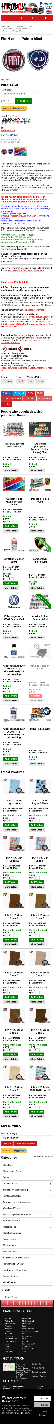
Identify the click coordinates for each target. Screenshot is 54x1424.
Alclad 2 (8, 1326)
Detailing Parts (10, 1183)
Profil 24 (25, 1326)
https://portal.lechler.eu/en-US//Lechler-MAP (22, 216)
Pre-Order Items (10, 1251)
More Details (11, 470)
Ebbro (7, 1346)
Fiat (30, 381)
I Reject (44, 1404)
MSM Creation (27, 1324)
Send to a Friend (13, 398)
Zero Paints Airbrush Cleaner (36, 317)
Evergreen (9, 1351)
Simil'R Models (28, 1349)
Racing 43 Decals (28, 1329)
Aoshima (8, 1329)
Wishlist (30, 398)
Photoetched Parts (12, 1171)
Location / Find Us (39, 1376)
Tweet (20, 393)
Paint (20, 381)
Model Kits (8, 1165)
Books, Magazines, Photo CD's (17, 1214)
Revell (24, 1339)
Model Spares (9, 1282)
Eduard (7, 1349)
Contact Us (36, 1364)
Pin (31, 393)
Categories (5, 26)
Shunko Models (28, 1346)
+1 (40, 393)
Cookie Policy (23, 1413)
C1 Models (9, 1336)
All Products (49, 1156)
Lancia (40, 381)
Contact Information (39, 1372)
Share (8, 393)
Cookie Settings (43, 1413)
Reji (23, 1334)
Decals (6, 1177)
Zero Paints (13, 116)
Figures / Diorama (11, 1220)
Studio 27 (25, 1351)
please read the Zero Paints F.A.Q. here (26, 270)
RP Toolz (25, 1341)
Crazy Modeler (10, 1341)
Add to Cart (25, 101)
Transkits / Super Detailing (15, 1190)
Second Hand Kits (11, 1276)
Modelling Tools (10, 1227)
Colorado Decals (11, 1339)
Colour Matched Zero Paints (15, 29)
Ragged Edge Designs (30, 1331)
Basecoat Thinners (35, 310)
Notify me (35, 696)
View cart (7, 1143)
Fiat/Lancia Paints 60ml (13, 31)
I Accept (44, 1398)
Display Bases (9, 1239)
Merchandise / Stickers (14, 1264)
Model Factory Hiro (29, 1321)
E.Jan (7, 1344)
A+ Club (8, 1319)
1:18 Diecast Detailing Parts (16, 1257)
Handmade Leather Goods (15, 1270)
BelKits (7, 1331)
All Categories (38, 1156)
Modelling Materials (12, 1233)
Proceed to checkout (25, 1143)
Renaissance (27, 1336)
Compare (45, 398)
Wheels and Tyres (11, 1208)
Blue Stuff (8, 1334)
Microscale (26, 1319)
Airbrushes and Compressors (16, 1202)
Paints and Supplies (24, 26)
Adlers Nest (9, 1321)
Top (8, 404)
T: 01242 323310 (38, 1368)
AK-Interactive (10, 1324)
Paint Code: (6, 90)
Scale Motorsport (28, 1344)
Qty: (3, 101)
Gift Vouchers (9, 1245)
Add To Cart (11, 526)
